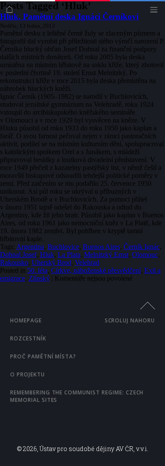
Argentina (30, 246)
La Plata (69, 254)
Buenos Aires (101, 246)
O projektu (27, 374)
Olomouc (145, 254)
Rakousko (14, 262)
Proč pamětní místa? (43, 356)
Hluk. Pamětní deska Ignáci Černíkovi (69, 16)
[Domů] (11, 11)
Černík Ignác (142, 246)
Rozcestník (28, 338)
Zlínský (39, 278)
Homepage (26, 320)
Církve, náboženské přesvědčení (96, 270)
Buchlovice (63, 246)
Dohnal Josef (18, 254)
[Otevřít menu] (156, 11)
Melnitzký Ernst (106, 254)
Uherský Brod (51, 262)
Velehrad (87, 262)
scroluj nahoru (130, 320)
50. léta (37, 270)
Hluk (47, 254)
